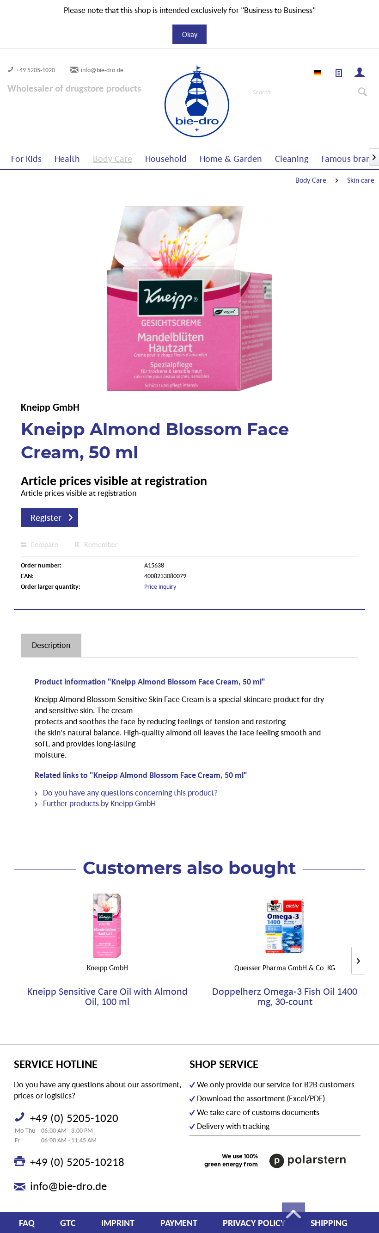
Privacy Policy (254, 1223)
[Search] (363, 92)
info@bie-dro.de (102, 70)
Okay (189, 34)
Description (51, 645)
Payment (178, 1223)
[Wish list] (339, 73)
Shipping (329, 1223)
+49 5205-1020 (35, 70)
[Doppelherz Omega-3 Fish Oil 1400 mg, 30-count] (285, 926)
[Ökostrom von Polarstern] (275, 1161)
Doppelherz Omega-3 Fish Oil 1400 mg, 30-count (284, 996)
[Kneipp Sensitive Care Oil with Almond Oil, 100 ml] (107, 926)
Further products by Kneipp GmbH (98, 803)
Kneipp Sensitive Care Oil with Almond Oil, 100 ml (107, 996)
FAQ (27, 1223)
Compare (43, 544)
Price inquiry (160, 586)
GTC (68, 1223)
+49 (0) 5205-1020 (74, 1117)
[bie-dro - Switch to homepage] (170, 101)
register (46, 518)
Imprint (117, 1223)
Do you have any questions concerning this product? (129, 792)
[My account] (360, 73)
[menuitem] (339, 73)
